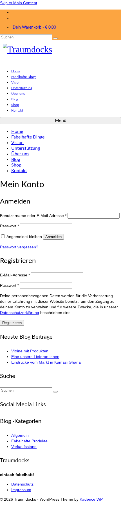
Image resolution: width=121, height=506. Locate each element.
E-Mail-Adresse (15, 275)
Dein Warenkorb (34, 27)
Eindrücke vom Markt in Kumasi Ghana (46, 362)
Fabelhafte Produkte (29, 441)
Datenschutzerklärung (19, 312)
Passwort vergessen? (19, 247)
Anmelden (53, 237)
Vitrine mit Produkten (29, 351)
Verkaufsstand (24, 446)
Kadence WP (91, 499)
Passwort (9, 226)
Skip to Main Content (18, 3)
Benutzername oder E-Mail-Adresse (33, 215)
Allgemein (20, 435)
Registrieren (12, 323)
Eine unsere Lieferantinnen (35, 356)
